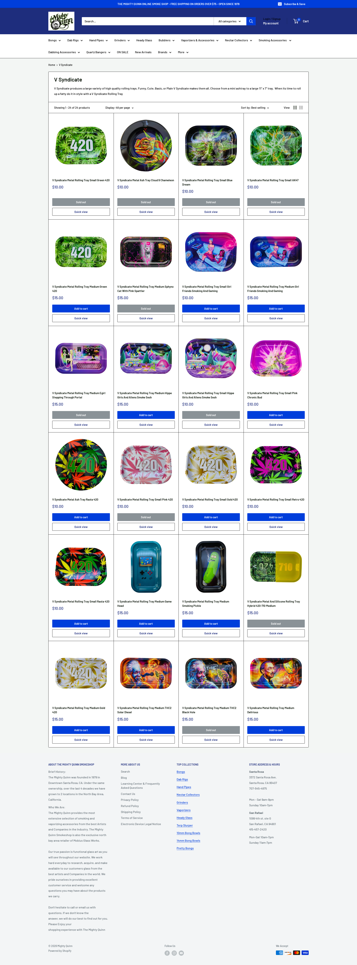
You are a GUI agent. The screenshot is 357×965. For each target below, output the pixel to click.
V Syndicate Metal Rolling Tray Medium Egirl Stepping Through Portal (78, 395)
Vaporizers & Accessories (197, 40)
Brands (162, 52)
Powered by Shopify (59, 950)
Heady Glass (144, 40)
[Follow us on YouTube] (181, 953)
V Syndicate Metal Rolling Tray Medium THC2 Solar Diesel (144, 710)
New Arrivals (143, 52)
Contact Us (128, 793)
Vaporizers (184, 810)
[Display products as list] (301, 107)
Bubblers (165, 40)
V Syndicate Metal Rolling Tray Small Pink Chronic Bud (272, 395)
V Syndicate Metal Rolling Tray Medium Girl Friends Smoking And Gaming (273, 289)
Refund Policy (130, 806)
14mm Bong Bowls (188, 840)
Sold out (81, 202)
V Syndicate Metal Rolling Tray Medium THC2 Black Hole (209, 710)
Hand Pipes (96, 40)
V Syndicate (66, 64)
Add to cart (81, 308)
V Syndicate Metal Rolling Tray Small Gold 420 (210, 499)
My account (271, 23)
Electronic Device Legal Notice (141, 824)
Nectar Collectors (236, 40)
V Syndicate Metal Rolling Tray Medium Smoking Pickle (205, 603)
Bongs (52, 40)
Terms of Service (132, 817)
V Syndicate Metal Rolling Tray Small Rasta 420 (81, 601)
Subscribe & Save (294, 4)
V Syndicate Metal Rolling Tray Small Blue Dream (207, 182)
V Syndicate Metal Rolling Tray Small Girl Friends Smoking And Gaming (206, 289)
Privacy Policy (130, 799)
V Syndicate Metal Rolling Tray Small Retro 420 (275, 499)
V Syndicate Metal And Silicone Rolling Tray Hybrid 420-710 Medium (273, 603)
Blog (124, 777)
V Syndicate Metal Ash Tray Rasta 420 (75, 499)
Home (51, 64)
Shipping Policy (131, 812)
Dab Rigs (73, 40)
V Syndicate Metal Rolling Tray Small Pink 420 (145, 499)
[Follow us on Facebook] (167, 953)
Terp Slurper (185, 825)
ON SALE (122, 52)
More (181, 52)
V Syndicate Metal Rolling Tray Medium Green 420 (79, 289)
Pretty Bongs (185, 848)
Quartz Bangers (96, 52)
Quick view (81, 211)
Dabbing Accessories (62, 52)
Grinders (120, 40)
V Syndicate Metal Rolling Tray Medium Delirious (270, 710)
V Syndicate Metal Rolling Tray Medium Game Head (144, 603)
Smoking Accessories (273, 40)
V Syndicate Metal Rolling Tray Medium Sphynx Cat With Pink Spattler (145, 289)
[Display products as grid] (295, 107)
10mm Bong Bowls (188, 833)
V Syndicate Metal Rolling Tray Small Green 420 (81, 180)
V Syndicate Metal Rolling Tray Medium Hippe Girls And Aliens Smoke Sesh (144, 395)
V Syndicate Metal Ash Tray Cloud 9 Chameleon (145, 180)
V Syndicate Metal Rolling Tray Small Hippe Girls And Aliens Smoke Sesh (208, 395)
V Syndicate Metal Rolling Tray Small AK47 (272, 180)
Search (125, 771)
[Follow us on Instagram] (174, 953)
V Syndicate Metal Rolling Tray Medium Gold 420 (78, 710)
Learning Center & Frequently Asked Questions (140, 785)
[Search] (251, 21)
